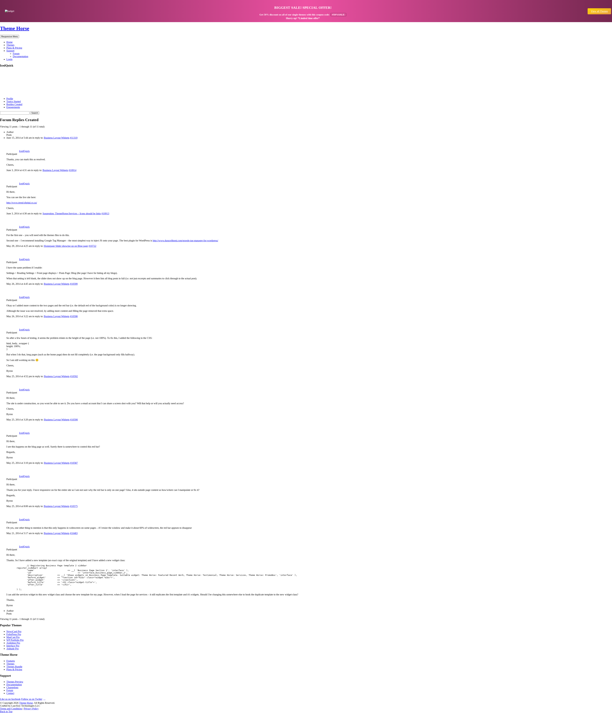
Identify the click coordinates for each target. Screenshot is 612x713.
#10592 (74, 376)
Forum (16, 53)
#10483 (74, 533)
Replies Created (14, 104)
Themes (10, 45)
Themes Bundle (14, 666)
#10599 (74, 283)
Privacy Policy (31, 708)
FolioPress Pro (13, 634)
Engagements (13, 107)
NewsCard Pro (13, 631)
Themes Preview (14, 681)
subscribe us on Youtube (44, 698)
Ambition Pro (13, 643)
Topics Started (13, 101)
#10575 (74, 506)
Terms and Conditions (11, 708)
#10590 (74, 419)
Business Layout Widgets (56, 137)
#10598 (74, 316)
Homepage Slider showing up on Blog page (66, 246)
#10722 (92, 246)
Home (9, 42)
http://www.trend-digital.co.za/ (21, 202)
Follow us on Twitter (31, 699)
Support (10, 50)
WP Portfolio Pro (15, 640)
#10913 (105, 213)
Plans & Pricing (14, 47)
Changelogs (12, 687)
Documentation (20, 56)
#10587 (74, 463)
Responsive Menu (9, 36)
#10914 (72, 170)
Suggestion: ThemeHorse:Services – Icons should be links (72, 213)
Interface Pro (12, 645)
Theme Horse (14, 28)
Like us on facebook (10, 699)
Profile (9, 98)
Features (10, 661)
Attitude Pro (12, 648)
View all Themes (599, 11)
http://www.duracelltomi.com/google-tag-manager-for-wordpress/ (185, 240)
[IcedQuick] (12, 93)
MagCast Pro (13, 637)
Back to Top (6, 711)
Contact (10, 693)
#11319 (73, 137)
